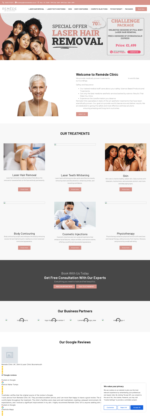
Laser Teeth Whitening (56, 9)
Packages (129, 9)
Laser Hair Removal (36, 9)
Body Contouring (81, 9)
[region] (123, 397)
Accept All (136, 407)
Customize (110, 407)
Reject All (124, 407)
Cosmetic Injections (99, 9)
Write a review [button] (7, 377)
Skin (70, 9)
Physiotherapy (116, 9)
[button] (2, 35)
